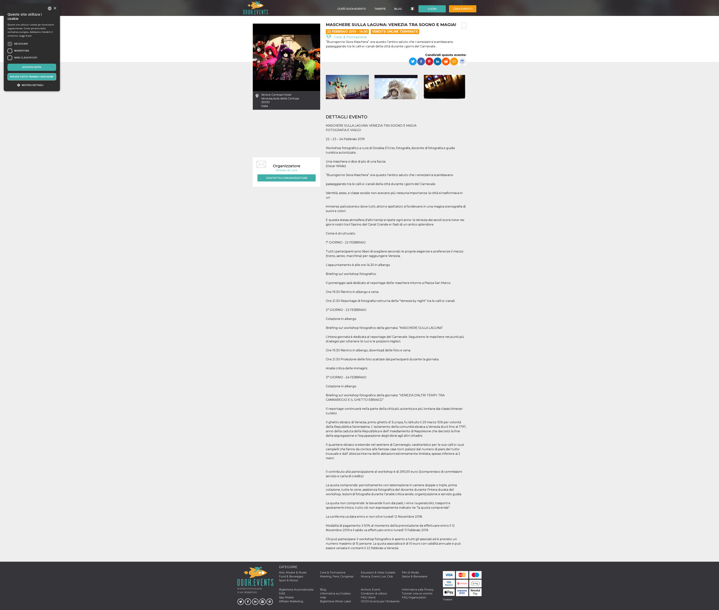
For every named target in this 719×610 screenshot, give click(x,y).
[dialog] (32, 47)
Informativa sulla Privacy (418, 589)
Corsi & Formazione (350, 37)
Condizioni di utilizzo (374, 593)
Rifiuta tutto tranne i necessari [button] (32, 76)
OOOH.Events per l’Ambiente (380, 601)
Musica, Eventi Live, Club (377, 576)
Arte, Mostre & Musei (293, 572)
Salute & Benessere (414, 576)
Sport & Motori (288, 580)
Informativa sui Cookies (335, 593)
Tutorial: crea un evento (417, 593)
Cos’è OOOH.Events (351, 8)
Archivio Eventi (370, 589)
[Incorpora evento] (454, 61)
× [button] (54, 8)
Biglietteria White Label (335, 601)
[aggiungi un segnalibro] (464, 26)
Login (432, 8)
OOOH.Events (254, 588)
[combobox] (49, 8)
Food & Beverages (291, 576)
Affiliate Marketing (291, 601)
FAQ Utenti (368, 597)
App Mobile (286, 597)
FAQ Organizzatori (414, 597)
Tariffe (380, 8)
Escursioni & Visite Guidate (378, 572)
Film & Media (410, 572)
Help (323, 597)
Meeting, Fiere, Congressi (336, 576)
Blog (398, 8)
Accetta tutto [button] (31, 67)
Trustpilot (447, 599)
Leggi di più (25, 35)
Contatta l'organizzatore (286, 178)
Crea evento (462, 8)
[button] (31, 85)
